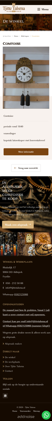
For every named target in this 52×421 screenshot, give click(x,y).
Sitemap (36, 411)
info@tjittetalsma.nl (15, 287)
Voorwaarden (25, 411)
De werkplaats (12, 361)
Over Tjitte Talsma (14, 366)
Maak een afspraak (16, 225)
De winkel (10, 357)
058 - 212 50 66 (14, 283)
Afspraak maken (13, 343)
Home (16, 36)
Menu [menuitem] (45, 9)
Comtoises (35, 36)
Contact (9, 370)
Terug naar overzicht (28, 167)
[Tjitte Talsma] (14, 7)
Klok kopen (25, 36)
